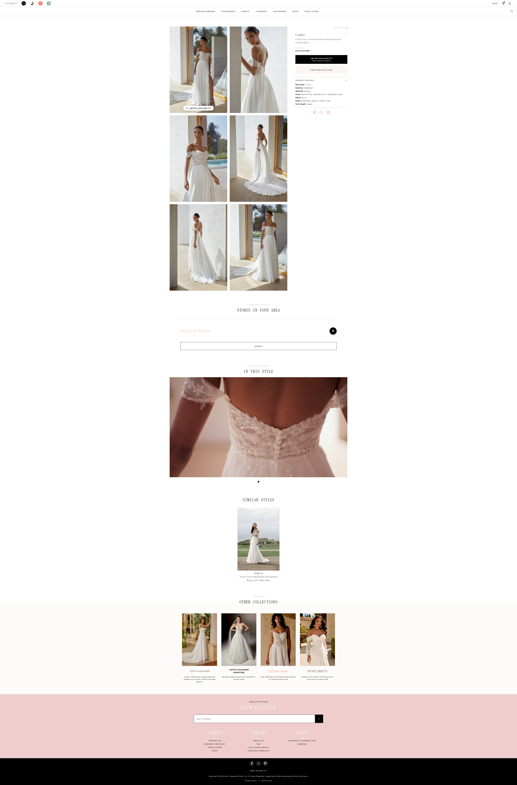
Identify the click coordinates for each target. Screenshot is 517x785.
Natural (307, 91)
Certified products (259, 751)
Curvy (304, 97)
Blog (295, 11)
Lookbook (261, 11)
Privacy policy (251, 780)
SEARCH (259, 346)
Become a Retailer (215, 744)
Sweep (309, 104)
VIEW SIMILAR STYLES (321, 70)
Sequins (315, 100)
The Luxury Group (258, 747)
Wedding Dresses (205, 11)
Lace (328, 100)
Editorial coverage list (302, 740)
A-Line (308, 84)
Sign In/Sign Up (258, 771)
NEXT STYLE (339, 28)
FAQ (259, 744)
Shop (495, 3)
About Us (258, 740)
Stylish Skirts (306, 94)
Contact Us (215, 740)
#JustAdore (279, 11)
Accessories (228, 11)
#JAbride (302, 744)
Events (245, 11)
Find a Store (312, 11)
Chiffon (322, 100)
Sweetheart (308, 88)
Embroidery (306, 100)
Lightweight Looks (334, 94)
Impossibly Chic (319, 94)
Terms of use (267, 780)
